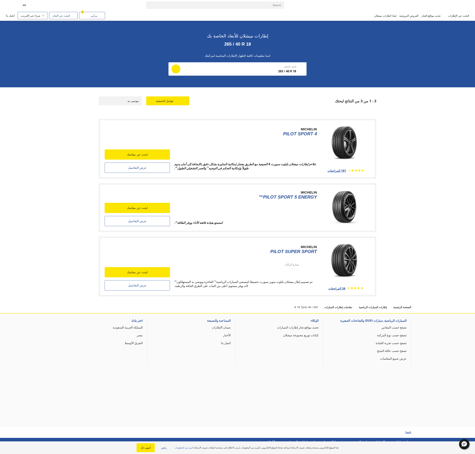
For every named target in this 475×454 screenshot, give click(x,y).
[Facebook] (399, 434)
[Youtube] (392, 434)
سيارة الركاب (292, 264)
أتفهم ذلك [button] (145, 447)
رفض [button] (164, 447)
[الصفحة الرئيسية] (452, 5)
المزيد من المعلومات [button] (184, 447)
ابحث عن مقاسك (137, 154)
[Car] (11, 5)
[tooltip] (281, 264)
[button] (464, 444)
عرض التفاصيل (137, 168)
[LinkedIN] (378, 434)
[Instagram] (385, 434)
